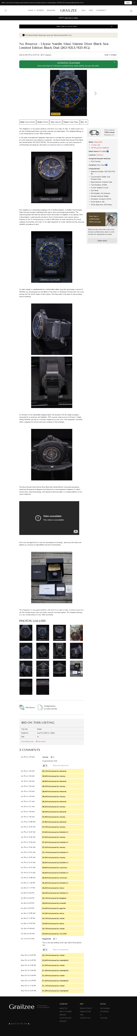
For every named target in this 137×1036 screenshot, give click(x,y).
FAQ (81, 1015)
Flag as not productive (60, 765)
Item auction (42, 741)
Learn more (102, 240)
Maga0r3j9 (46, 939)
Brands (51, 10)
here (69, 35)
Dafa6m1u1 (63, 832)
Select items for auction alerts (67, 26)
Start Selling (65, 1018)
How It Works (36, 10)
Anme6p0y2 (63, 960)
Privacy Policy (86, 1008)
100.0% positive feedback (100, 148)
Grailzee (68, 10)
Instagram (105, 1008)
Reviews (63, 1021)
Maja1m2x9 (98, 142)
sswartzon (63, 868)
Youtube (103, 1018)
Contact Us (85, 1018)
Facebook (104, 1012)
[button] (95, 93)
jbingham (62, 898)
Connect (101, 10)
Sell (84, 10)
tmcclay (45, 757)
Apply (128, 2)
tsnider (62, 918)
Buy (91, 10)
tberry (61, 888)
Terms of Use (85, 1012)
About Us (63, 1008)
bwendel (62, 903)
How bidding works (27, 741)
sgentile (62, 908)
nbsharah (62, 771)
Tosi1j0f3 (63, 934)
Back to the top (19, 1024)
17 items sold (95, 145)
